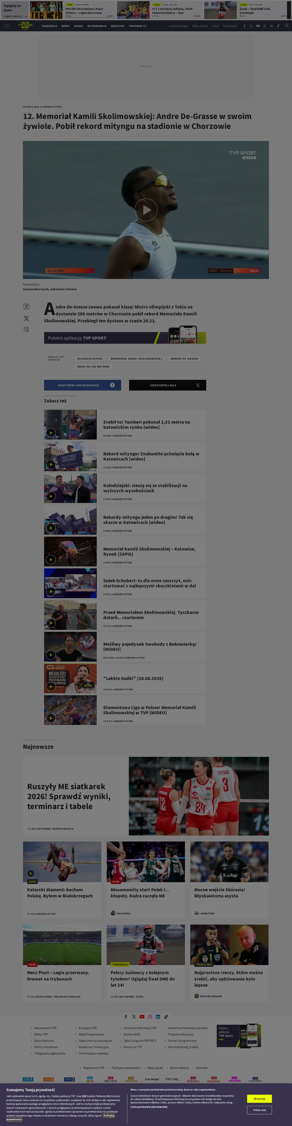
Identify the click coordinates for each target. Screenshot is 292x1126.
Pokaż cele (259, 1110)
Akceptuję (259, 1098)
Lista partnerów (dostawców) (149, 1107)
